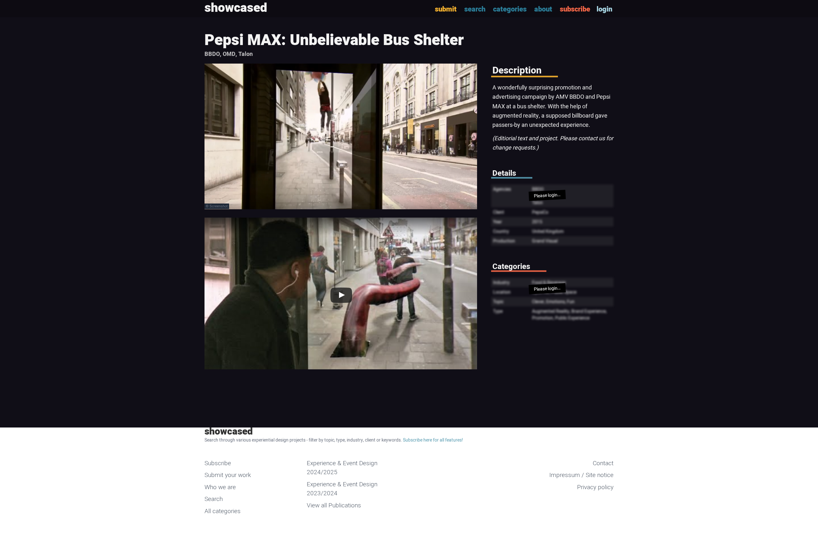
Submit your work (227, 475)
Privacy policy (595, 487)
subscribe (575, 9)
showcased (228, 431)
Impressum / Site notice (581, 475)
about (543, 9)
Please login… (547, 195)
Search (213, 499)
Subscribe (217, 463)
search (474, 9)
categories (510, 9)
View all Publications (334, 505)
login (604, 9)
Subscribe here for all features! (433, 440)
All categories (222, 511)
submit (446, 9)
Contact (603, 463)
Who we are (220, 487)
